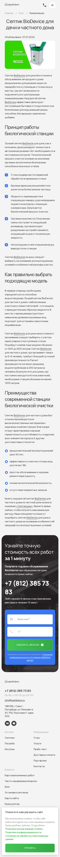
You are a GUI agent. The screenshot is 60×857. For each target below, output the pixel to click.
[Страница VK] (7, 723)
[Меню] (52, 5)
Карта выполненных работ (20, 775)
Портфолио (40, 760)
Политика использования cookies (24, 828)
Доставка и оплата (44, 754)
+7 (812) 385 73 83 (27, 587)
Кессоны (10, 749)
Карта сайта (12, 798)
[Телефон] (44, 5)
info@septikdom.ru (15, 700)
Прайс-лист (40, 749)
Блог (7, 786)
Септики (10, 737)
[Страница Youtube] (13, 723)
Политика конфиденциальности (23, 832)
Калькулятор (12, 803)
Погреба (10, 743)
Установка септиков (16, 792)
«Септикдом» (24, 506)
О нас (37, 737)
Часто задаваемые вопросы (21, 781)
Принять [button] (30, 848)
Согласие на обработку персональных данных (26, 837)
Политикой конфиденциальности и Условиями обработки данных (30, 657)
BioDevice (19, 75)
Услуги (37, 743)
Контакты (39, 766)
